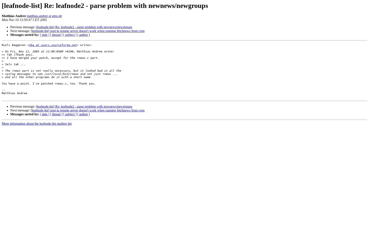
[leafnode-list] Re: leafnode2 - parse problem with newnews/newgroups (84, 27)
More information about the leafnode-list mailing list (37, 123)
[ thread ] (56, 35)
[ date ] (44, 35)
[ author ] (83, 35)
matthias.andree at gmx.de (44, 16)
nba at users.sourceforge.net (53, 45)
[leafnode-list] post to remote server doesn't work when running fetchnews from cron (88, 31)
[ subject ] (69, 35)
